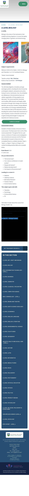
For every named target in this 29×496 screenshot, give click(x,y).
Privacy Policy (14, 458)
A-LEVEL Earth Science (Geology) (13, 306)
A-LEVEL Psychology (9, 402)
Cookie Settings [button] (14, 459)
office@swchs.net (16, 452)
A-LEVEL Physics (8, 387)
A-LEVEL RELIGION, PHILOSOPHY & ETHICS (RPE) (12, 408)
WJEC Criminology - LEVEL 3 (11, 296)
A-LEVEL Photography (9, 377)
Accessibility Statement (14, 456)
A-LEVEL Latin (7, 353)
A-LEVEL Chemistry (8, 281)
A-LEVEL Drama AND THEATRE (11, 301)
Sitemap (14, 457)
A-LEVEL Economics (8, 311)
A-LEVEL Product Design (10, 397)
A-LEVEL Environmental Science (13, 326)
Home (3, 25)
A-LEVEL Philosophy (9, 372)
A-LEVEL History (8, 348)
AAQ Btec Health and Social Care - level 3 (13, 342)
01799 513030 (15, 450)
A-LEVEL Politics (8, 392)
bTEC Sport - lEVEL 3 (9, 424)
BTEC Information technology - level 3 (13, 271)
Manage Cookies (13, 218)
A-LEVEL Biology (16, 25)
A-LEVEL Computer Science (11, 291)
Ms (11, 78)
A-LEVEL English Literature (11, 321)
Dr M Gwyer (19, 80)
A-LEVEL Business (8, 276)
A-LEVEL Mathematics (9, 358)
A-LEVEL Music (7, 367)
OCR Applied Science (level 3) (12, 414)
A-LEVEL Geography (9, 336)
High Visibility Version (14, 455)
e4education (21, 441)
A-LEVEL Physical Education (11, 382)
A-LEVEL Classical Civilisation (12, 286)
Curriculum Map (14, 121)
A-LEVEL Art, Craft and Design (12, 260)
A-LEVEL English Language (11, 316)
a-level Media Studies (9, 363)
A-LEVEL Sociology (8, 419)
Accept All (4, 218)
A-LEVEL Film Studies (9, 331)
